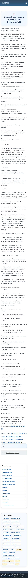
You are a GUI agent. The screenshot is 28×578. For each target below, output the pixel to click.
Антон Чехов (6, 521)
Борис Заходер (14, 521)
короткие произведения (8, 555)
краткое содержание (7, 558)
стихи (17, 563)
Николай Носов (17, 535)
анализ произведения (8, 546)
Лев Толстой (10, 453)
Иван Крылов (20, 526)
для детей (19, 549)
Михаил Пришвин (7, 535)
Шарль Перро (6, 543)
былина (12, 549)
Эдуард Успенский (16, 543)
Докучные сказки (7, 478)
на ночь (17, 558)
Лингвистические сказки (8, 481)
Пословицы (5, 499)
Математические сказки (8, 484)
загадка (4, 552)
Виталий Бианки (16, 524)
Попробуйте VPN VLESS (7, 575)
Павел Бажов (6, 538)
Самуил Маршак (15, 538)
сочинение (11, 563)
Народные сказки (7, 475)
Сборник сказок (6, 469)
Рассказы (4, 487)
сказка (17, 453)
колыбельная (12, 552)
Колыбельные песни (7, 505)
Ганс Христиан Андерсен (9, 526)
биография (5, 549)
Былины (4, 496)
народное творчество (8, 561)
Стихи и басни (6, 493)
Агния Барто (6, 518)
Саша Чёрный (6, 541)
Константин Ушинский (8, 529)
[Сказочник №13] (5, 3)
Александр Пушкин (15, 518)
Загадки (4, 490)
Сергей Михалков (16, 541)
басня (17, 546)
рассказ (17, 561)
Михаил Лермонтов (15, 532)
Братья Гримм (6, 524)
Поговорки (5, 502)
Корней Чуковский (20, 529)
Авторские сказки (7, 472)
